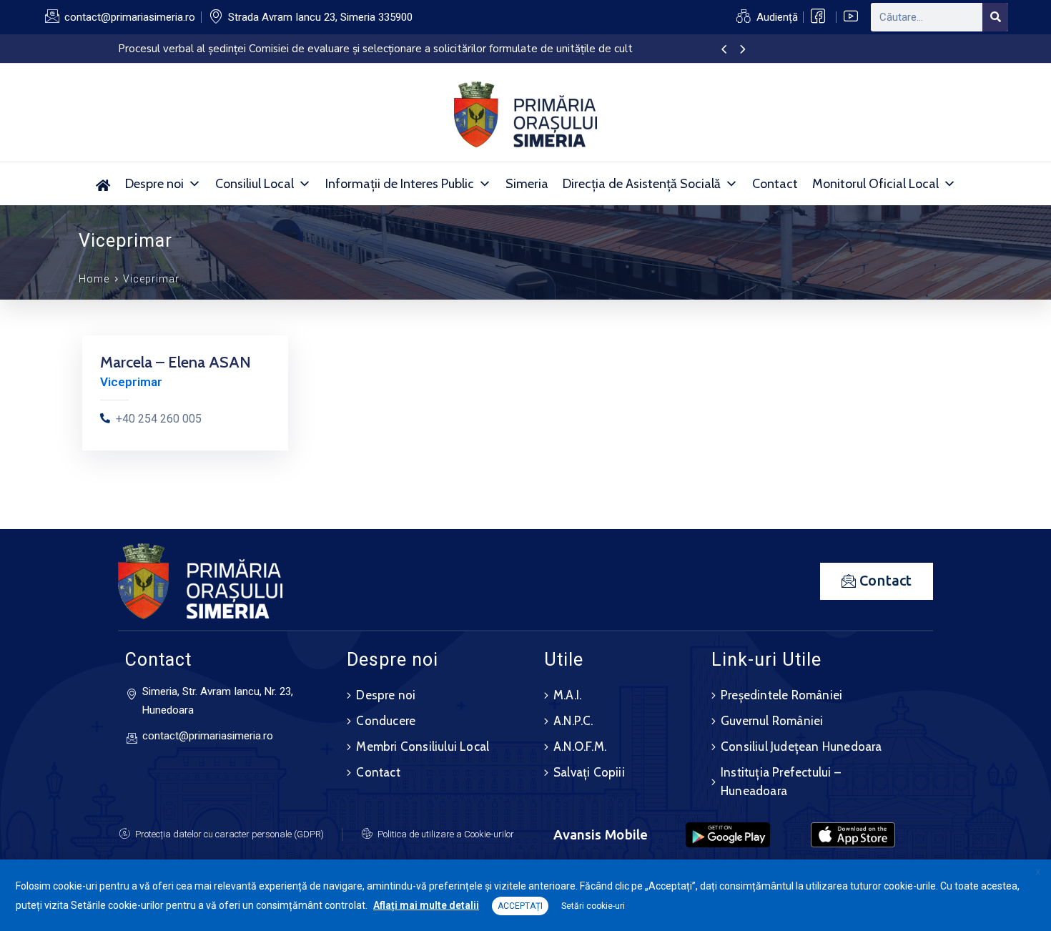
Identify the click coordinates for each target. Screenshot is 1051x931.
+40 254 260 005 (159, 418)
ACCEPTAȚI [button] (520, 906)
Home (94, 279)
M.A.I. (567, 695)
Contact (775, 184)
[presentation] (724, 50)
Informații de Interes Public (399, 184)
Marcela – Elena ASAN (175, 362)
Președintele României (781, 695)
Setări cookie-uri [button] (593, 906)
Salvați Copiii (589, 772)
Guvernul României (772, 721)
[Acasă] (103, 183)
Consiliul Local (254, 184)
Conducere (385, 721)
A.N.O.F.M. (579, 746)
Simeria (526, 184)
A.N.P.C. (573, 721)
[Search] (995, 17)
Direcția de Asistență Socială (642, 184)
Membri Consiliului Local (422, 746)
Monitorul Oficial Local (875, 184)
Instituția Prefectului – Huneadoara (781, 781)
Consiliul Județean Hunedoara (801, 746)
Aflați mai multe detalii (426, 905)
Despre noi (154, 184)
